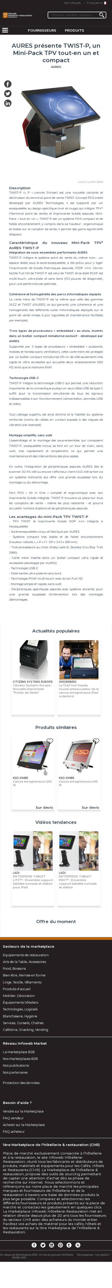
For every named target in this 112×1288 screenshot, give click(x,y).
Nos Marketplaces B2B (20, 1059)
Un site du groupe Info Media (56, 1254)
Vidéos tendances (56, 822)
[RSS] (78, 1245)
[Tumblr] (69, 1245)
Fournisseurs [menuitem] (42, 30)
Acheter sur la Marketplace (24, 1125)
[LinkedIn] (51, 1245)
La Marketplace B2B (19, 1052)
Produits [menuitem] (74, 30)
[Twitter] (43, 1245)
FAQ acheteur (14, 1132)
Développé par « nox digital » (93, 1254)
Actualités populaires (56, 631)
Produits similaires (56, 727)
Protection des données (21, 1083)
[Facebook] (34, 1245)
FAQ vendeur (13, 1118)
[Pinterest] (60, 1245)
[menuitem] (5, 30)
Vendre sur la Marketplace (23, 1111)
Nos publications (16, 1065)
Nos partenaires (15, 1072)
